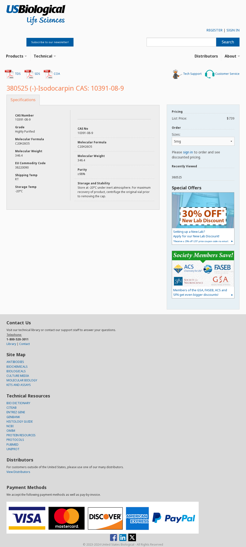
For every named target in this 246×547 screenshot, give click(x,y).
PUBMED (12, 444)
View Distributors (18, 472)
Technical (43, 56)
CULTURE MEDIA (17, 376)
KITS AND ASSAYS (18, 385)
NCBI (9, 426)
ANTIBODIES (15, 362)
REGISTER (214, 30)
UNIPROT (12, 449)
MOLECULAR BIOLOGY (21, 380)
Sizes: (176, 134)
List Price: (203, 118)
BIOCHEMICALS (17, 367)
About (230, 56)
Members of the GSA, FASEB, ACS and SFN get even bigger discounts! (200, 292)
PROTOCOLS (15, 440)
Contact (24, 344)
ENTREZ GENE (15, 412)
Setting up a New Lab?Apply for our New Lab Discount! (201, 236)
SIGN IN (233, 30)
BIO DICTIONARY (18, 403)
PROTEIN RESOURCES (21, 435)
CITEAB (11, 408)
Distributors (206, 56)
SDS (37, 74)
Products (14, 56)
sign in (188, 152)
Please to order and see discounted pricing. (196, 154)
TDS (17, 74)
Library (11, 344)
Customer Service (227, 74)
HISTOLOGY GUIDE (19, 421)
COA (56, 74)
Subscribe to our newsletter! (50, 42)
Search (228, 42)
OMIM (10, 431)
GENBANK (13, 417)
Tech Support (192, 74)
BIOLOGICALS (16, 371)
